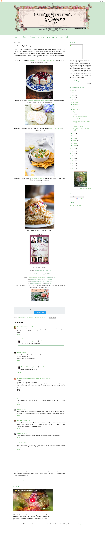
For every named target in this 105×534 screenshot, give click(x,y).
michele (19, 409)
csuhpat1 (19, 433)
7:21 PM (27, 398)
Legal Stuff (64, 37)
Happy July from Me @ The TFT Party (81, 129)
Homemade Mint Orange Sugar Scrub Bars (38, 100)
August (75, 112)
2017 (73, 156)
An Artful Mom (35, 283)
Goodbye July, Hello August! (80, 116)
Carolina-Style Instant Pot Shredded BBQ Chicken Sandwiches (38, 182)
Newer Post (17, 478)
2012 (73, 168)
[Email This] (49, 318)
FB (47, 277)
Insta (46, 270)
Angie (18, 443)
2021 (73, 100)
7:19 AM (31, 326)
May (74, 136)
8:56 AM (42, 341)
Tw (49, 270)
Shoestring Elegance (35, 279)
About (24, 37)
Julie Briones (20, 398)
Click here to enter (39, 312)
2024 (73, 92)
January (75, 145)
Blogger (80, 524)
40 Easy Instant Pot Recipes (36, 178)
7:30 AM (24, 352)
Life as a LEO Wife (22, 420)
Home (16, 37)
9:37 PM (24, 409)
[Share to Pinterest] (55, 318)
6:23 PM (24, 433)
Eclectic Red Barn (37, 274)
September (76, 109)
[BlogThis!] (51, 318)
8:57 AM (42, 367)
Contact (32, 37)
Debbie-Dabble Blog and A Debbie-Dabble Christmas (31, 378)
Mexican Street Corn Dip (55, 128)
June (74, 133)
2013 (73, 165)
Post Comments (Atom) (26, 481)
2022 (73, 97)
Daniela (19, 352)
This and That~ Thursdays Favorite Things (81, 121)
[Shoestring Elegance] (80, 186)
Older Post (62, 478)
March (75, 140)
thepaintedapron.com (22, 327)
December (75, 102)
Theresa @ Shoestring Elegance (29, 341)
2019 (73, 151)
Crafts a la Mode (35, 281)
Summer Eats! (76, 119)
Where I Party (52, 37)
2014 (73, 163)
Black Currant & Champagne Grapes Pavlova (42, 60)
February (75, 143)
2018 (73, 153)
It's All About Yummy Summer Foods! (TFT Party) (80, 125)
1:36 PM (30, 420)
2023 (73, 95)
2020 (73, 148)
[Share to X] (52, 318)
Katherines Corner (38, 270)
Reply (18, 334)
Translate (81, 199)
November (75, 104)
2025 (73, 90)
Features (41, 37)
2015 (73, 161)
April (74, 138)
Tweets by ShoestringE (75, 205)
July (74, 114)
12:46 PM (23, 443)
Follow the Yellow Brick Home (35, 277)
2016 (73, 158)
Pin (43, 270)
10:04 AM (47, 378)
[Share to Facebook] (54, 318)
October (75, 107)
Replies (21, 338)
